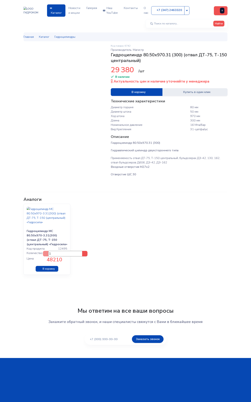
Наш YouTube (112, 10)
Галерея (91, 8)
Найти (219, 23)
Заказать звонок (148, 339)
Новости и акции (74, 10)
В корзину (139, 92)
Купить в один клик (196, 92)
